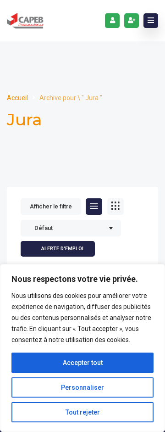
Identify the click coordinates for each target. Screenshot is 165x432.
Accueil (18, 97)
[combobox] (71, 228)
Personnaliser (82, 387)
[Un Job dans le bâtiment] (25, 20)
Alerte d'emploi (62, 249)
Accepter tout (83, 362)
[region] (82, 348)
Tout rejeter (83, 412)
